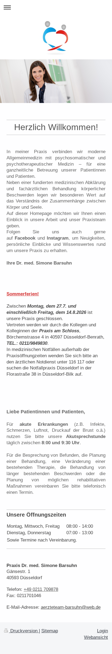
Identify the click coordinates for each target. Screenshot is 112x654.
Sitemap (49, 630)
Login (102, 630)
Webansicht (96, 637)
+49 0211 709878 (41, 589)
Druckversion (24, 630)
